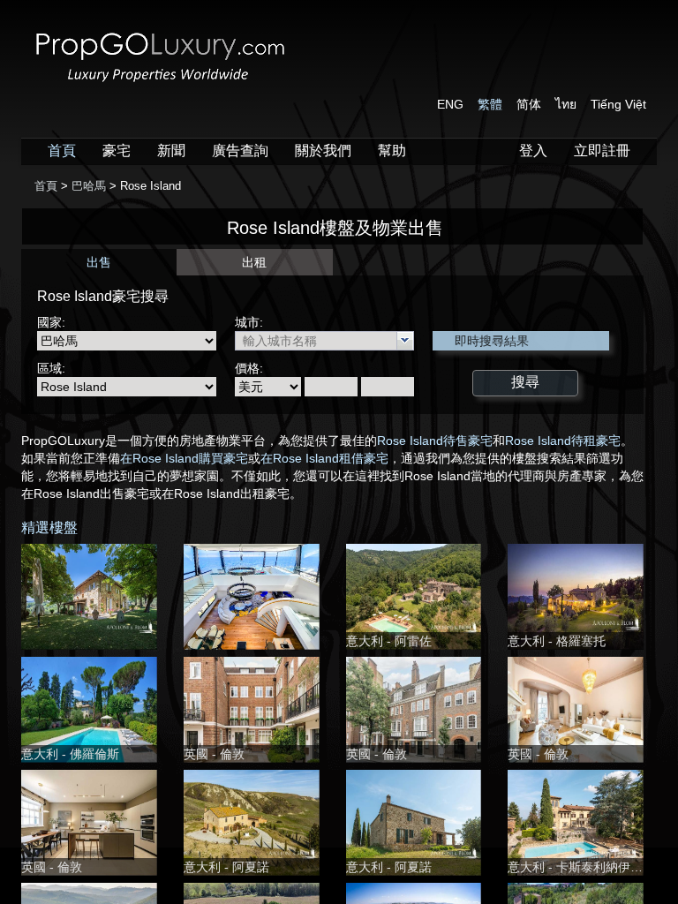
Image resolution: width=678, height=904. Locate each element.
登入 (533, 150)
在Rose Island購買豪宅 (184, 458)
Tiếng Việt (618, 104)
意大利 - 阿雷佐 (389, 641)
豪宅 (116, 150)
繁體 (490, 104)
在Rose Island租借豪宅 (324, 458)
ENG (450, 104)
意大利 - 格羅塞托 (557, 641)
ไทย (565, 104)
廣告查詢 (240, 150)
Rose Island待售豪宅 (435, 440)
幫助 (392, 150)
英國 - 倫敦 (214, 754)
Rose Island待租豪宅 (563, 440)
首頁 (62, 150)
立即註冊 (602, 150)
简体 (528, 104)
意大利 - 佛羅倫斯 (70, 754)
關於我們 (323, 150)
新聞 (171, 150)
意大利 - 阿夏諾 (226, 867)
